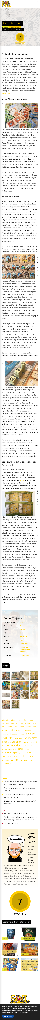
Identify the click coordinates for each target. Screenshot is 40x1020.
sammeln (7, 752)
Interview (30, 733)
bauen (34, 723)
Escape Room (19, 726)
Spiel (15, 752)
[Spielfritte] (6, 6)
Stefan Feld (23, 636)
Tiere (25, 756)
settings (24, 1012)
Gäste (22, 734)
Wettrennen (5, 760)
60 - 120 (22, 629)
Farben (35, 727)
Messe (34, 741)
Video (31, 756)
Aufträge (27, 723)
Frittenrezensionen (15, 27)
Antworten (5, 723)
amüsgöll (25, 720)
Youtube (24, 760)
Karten (7, 738)
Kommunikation (18, 738)
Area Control (24, 647)
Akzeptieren (8, 1016)
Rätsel (20, 748)
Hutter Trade (24, 643)
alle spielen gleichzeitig (11, 720)
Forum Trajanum (7, 93)
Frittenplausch (16, 730)
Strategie (23, 651)
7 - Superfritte (24, 655)
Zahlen (31, 760)
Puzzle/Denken (25, 649)
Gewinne (5, 734)
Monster (5, 745)
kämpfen (26, 742)
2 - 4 (21, 626)
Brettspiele (5, 27)
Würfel (15, 760)
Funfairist (6, 29)
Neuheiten (16, 745)
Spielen (17, 756)
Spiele (29, 752)
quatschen (28, 745)
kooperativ (31, 737)
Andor (31, 720)
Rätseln (27, 749)
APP (12, 723)
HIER (22, 480)
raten (4, 749)
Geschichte (28, 730)
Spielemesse (7, 756)
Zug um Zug (6, 763)
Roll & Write (12, 749)
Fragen (4, 730)
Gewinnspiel (14, 734)
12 (20, 633)
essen (28, 726)
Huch (21, 640)
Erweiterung (7, 726)
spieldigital (22, 753)
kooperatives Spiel (11, 741)
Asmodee (19, 723)
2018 (21, 622)
